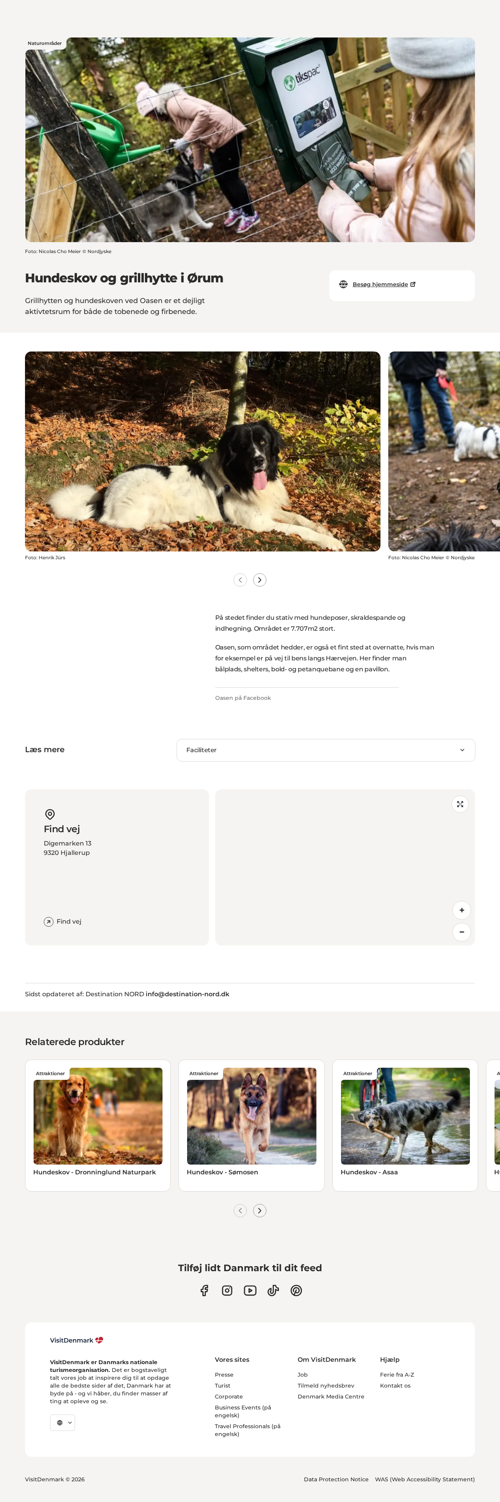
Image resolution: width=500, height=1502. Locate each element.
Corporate (229, 1396)
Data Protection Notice (336, 1479)
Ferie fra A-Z (397, 1374)
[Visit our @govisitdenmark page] (273, 1290)
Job (303, 1374)
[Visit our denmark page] (204, 1290)
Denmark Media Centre (331, 1396)
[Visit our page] (227, 1290)
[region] (345, 867)
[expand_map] (460, 804)
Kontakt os (395, 1385)
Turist (222, 1385)
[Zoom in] (461, 910)
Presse (224, 1374)
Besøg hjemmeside (380, 284)
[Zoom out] (461, 932)
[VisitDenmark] (77, 1340)
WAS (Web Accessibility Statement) (425, 1479)
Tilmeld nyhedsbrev (326, 1385)
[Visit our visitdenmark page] (250, 1290)
